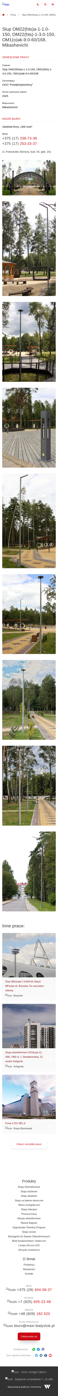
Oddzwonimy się (29, 1336)
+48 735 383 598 (38, 4)
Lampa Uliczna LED (29, 1245)
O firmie (29, 1259)
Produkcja (29, 1264)
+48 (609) (34, 1314)
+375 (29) (34, 1290)
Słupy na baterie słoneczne (29, 1200)
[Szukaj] (45, 4)
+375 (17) (19, 138)
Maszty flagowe (29, 1223)
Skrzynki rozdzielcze (29, 1250)
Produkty (29, 1181)
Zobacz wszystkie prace (29, 1144)
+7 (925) (34, 1302)
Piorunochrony (29, 1214)
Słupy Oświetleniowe (29, 1187)
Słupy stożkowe (29, 1191)
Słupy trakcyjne (29, 1209)
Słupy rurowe (29, 1232)
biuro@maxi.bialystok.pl (34, 1326)
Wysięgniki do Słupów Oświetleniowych (29, 1236)
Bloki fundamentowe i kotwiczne (29, 1241)
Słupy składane (29, 1196)
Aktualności (29, 1269)
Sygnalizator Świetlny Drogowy (29, 1227)
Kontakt (29, 1273)
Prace (13, 15)
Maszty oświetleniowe (29, 1218)
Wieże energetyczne (29, 1205)
